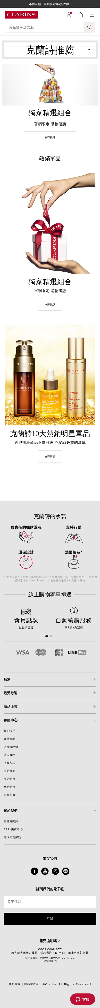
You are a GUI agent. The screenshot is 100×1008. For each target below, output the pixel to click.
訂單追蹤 (9, 738)
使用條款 (15, 984)
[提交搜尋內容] (89, 27)
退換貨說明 (11, 746)
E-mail (60, 952)
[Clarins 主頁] (21, 15)
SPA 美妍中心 (13, 829)
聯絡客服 (9, 795)
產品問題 (9, 787)
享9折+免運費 (74, 622)
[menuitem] (69, 15)
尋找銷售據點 (12, 837)
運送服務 (9, 754)
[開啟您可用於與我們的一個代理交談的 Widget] (82, 999)
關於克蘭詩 (11, 821)
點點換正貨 (26, 622)
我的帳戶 (9, 730)
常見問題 (9, 778)
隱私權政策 (31, 984)
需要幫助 (9, 770)
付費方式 (9, 762)
